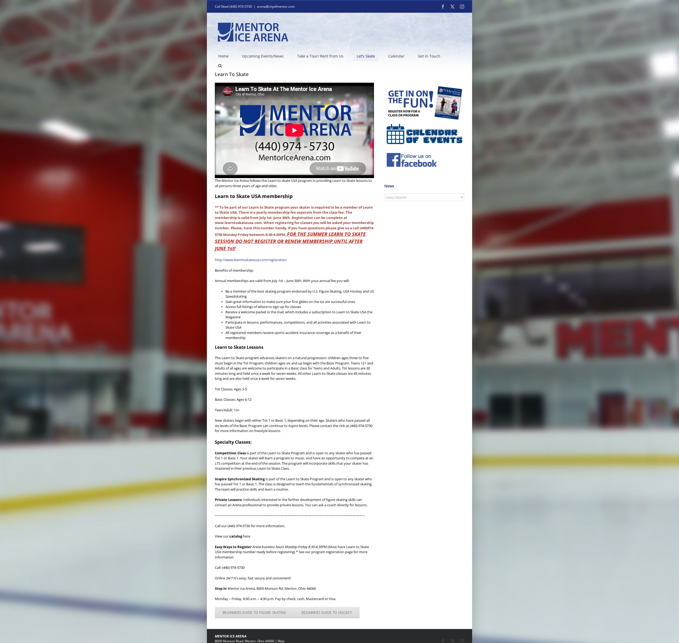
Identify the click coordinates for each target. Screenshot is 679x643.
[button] (220, 66)
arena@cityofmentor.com (276, 6)
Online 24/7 (224, 578)
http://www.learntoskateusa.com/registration (251, 259)
